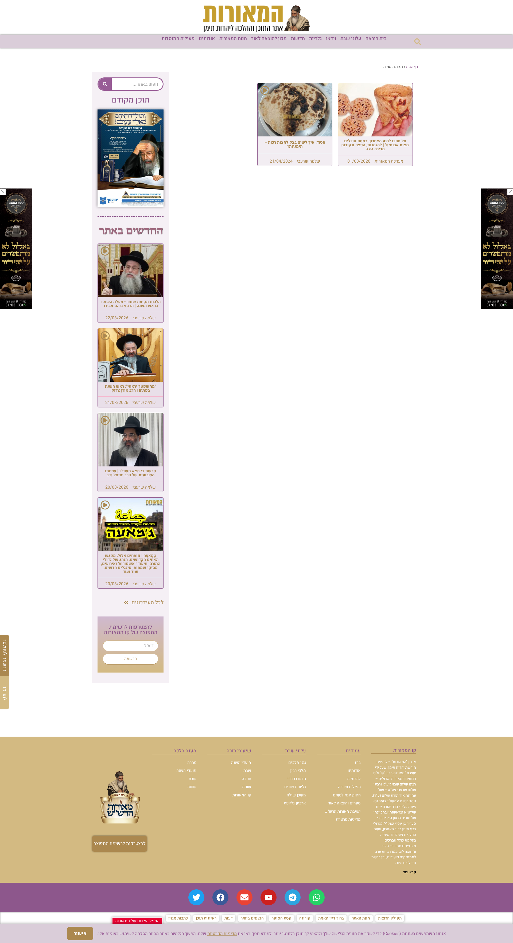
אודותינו (207, 38)
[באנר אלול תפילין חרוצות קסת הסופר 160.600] (16, 307)
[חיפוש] (105, 84)
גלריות (315, 38)
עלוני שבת (350, 38)
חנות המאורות (233, 38)
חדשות (298, 38)
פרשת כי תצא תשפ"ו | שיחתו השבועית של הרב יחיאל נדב (130, 473)
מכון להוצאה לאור (269, 38)
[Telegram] (293, 897)
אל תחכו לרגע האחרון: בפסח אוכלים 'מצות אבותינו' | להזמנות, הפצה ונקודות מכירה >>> (375, 145)
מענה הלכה (184, 751)
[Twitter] (196, 897)
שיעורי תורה (239, 751)
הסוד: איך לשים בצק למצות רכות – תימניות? (295, 144)
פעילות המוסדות (178, 38)
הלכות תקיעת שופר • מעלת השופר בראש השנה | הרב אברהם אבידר (130, 304)
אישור (80, 933)
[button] (417, 41)
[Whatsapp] (317, 897)
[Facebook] (220, 897)
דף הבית (412, 66)
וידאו (331, 38)
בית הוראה (376, 38)
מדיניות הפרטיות (222, 933)
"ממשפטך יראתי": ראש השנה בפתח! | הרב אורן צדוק (130, 388)
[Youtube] (269, 897)
